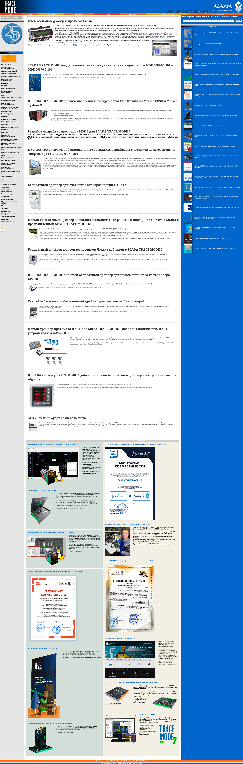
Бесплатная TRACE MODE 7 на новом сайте (120, 638)
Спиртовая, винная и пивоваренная (8, 163)
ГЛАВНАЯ (11, 14)
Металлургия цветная (8, 119)
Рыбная (4, 150)
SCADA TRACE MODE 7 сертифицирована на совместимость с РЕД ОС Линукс (55, 571)
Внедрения (6, 64)
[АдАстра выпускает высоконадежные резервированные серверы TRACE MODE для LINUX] (212, 181)
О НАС (30, 14)
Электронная (5, 211)
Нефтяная (4, 129)
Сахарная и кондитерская (10, 152)
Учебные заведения (8, 194)
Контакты (99, 760)
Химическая (5, 196)
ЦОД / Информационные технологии (10, 202)
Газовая (4, 85)
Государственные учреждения (7, 91)
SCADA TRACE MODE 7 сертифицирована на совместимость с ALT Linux (130, 561)
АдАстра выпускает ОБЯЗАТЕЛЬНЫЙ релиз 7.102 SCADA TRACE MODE (52, 444)
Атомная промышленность (10, 76)
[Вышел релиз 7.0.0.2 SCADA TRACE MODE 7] (203, 109)
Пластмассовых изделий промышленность (9, 139)
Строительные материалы (10, 171)
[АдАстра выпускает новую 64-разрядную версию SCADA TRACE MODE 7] (212, 160)
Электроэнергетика (8, 216)
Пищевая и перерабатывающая (8, 135)
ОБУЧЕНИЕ (132, 14)
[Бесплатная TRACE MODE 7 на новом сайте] (203, 130)
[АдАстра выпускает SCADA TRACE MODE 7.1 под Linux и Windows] (211, 58)
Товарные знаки (126, 760)
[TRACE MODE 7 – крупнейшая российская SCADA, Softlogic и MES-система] (212, 171)
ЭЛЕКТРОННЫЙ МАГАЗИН (216, 14)
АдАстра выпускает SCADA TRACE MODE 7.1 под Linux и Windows (51, 532)
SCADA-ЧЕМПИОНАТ (167, 14)
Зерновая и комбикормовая (11, 97)
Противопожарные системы (11, 147)
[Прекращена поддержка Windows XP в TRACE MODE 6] (206, 242)
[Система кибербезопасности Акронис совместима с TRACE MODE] (211, 212)
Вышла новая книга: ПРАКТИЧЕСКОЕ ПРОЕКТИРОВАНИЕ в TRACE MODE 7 (131, 683)
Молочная (4, 124)
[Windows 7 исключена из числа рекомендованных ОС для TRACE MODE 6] (212, 232)
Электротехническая (8, 214)
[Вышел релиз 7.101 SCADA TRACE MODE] (202, 48)
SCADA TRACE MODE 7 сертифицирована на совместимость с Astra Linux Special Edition (136, 444)
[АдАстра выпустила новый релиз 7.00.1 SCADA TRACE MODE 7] (210, 119)
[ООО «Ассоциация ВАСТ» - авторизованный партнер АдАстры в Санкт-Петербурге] (212, 201)
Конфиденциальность (140, 760)
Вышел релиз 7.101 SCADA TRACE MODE (42, 490)
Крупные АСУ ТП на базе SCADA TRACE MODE (9, 107)
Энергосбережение (8, 222)
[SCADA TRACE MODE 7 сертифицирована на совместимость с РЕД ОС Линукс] (212, 99)
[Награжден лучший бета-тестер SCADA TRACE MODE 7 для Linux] (211, 79)
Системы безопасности (9, 160)
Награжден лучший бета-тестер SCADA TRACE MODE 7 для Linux (127, 524)
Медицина (4, 116)
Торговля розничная (8, 184)
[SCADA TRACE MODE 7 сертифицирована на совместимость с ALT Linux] (212, 89)
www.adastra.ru (88, 42)
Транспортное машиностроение (7, 190)
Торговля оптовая (7, 182)
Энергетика (5, 219)
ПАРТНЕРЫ (106, 14)
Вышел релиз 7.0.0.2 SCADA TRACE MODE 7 (43, 648)
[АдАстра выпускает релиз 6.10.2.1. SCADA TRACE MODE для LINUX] (211, 191)
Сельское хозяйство (8, 158)
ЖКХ (2, 95)
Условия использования (111, 760)
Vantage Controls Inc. (146, 25)
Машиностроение (7, 114)
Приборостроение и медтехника (8, 143)
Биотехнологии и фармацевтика (7, 79)
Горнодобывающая (8, 88)
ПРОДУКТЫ (51, 14)
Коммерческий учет (8, 100)
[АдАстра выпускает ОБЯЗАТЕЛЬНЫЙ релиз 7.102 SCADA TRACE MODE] (212, 38)
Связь (3, 155)
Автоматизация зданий (9, 71)
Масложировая (6, 111)
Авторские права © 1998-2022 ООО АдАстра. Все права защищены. (121, 763)
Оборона (4, 132)
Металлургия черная (8, 122)
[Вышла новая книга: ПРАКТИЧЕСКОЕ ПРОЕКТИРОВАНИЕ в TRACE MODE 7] (212, 140)
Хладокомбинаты (7, 199)
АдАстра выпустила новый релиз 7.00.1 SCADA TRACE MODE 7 (50, 723)
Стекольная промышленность (7, 167)
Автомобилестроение (8, 73)
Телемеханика (6, 174)
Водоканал (5, 83)
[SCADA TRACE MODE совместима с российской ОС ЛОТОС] (209, 253)
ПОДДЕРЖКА (79, 14)
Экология (4, 208)
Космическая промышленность (7, 103)
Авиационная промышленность (7, 67)
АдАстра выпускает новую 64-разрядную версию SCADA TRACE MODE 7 (130, 715)
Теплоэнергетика (7, 176)
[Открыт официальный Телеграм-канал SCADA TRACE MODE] (209, 150)
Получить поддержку (72, 42)
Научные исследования (9, 127)
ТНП (2, 179)
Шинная (4, 206)
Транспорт (5, 187)
